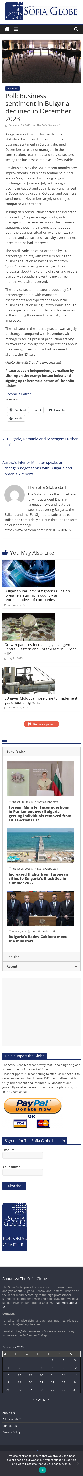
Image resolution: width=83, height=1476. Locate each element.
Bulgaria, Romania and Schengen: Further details (40, 441)
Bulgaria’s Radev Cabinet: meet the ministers (38, 938)
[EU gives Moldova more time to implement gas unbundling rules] (28, 669)
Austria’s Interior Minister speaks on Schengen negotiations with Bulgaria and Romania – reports (37, 468)
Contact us (9, 1426)
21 (41, 1382)
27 (30, 1390)
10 (75, 1368)
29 (52, 1390)
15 (52, 1375)
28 (41, 1390)
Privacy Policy (11, 1432)
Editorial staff (11, 1419)
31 (75, 1390)
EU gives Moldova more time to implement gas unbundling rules (40, 700)
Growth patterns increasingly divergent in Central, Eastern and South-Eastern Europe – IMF (40, 649)
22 (52, 1382)
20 (30, 1382)
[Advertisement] (41, 1012)
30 (63, 1390)
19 (19, 1382)
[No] (78, 1463)
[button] (41, 751)
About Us (8, 1413)
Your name (11, 1167)
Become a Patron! (18, 394)
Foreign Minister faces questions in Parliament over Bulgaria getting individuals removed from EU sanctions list (40, 814)
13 (30, 1375)
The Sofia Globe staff (48, 125)
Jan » (46, 1399)
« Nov (37, 1399)
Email (8, 1150)
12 (19, 1375)
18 (8, 1382)
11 (8, 1375)
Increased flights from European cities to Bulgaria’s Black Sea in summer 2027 (38, 878)
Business (12, 88)
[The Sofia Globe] (6, 29)
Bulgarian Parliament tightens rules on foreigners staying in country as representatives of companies (37, 595)
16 (63, 1375)
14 (41, 1375)
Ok (42, 1470)
